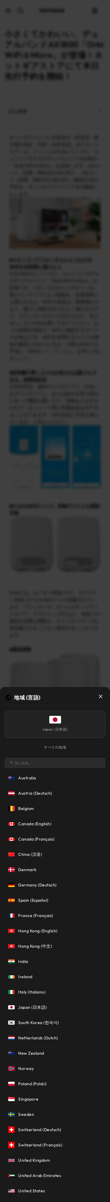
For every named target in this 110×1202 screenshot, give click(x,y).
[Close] (100, 696)
